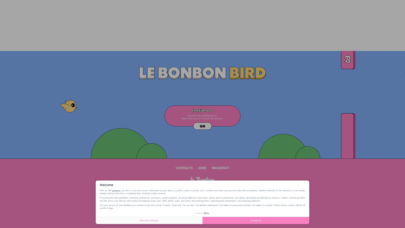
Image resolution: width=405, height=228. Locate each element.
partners (116, 190)
